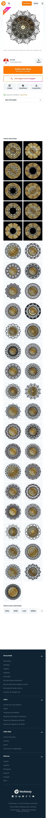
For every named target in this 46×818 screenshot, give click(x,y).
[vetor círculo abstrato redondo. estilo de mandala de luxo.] (12, 150)
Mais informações (10, 100)
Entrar (36, 3)
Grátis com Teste (23, 70)
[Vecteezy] (3, 3)
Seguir (39, 62)
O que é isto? (23, 95)
